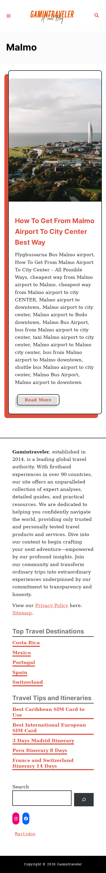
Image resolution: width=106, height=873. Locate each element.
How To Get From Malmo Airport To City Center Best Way (54, 231)
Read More (42, 401)
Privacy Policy (51, 605)
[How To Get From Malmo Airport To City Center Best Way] (55, 140)
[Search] (84, 799)
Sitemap (22, 613)
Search (20, 786)
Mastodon (25, 833)
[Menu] (8, 15)
